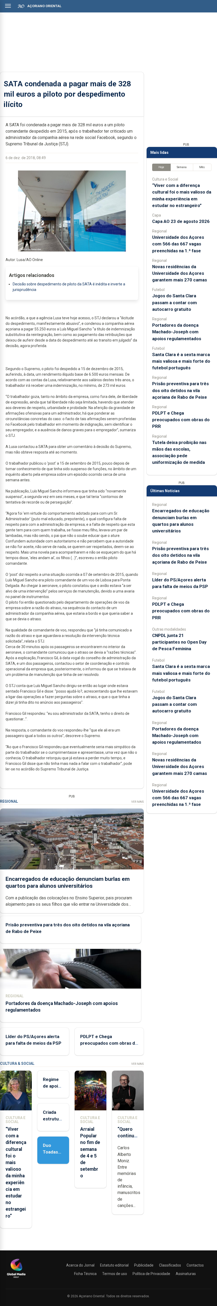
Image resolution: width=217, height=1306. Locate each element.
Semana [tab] (182, 167)
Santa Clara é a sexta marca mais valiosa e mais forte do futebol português (181, 361)
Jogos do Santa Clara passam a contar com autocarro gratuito (174, 302)
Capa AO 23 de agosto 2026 (181, 221)
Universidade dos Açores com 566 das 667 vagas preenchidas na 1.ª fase (178, 244)
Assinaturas (186, 1274)
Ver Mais (137, 802)
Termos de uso (114, 1274)
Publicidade (143, 1265)
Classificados (170, 1265)
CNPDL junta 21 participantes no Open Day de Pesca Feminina (179, 642)
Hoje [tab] (161, 167)
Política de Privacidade (151, 1274)
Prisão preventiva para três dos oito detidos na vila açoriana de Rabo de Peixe (180, 390)
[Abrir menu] (8, 6)
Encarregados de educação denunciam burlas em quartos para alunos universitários (68, 882)
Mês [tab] (202, 167)
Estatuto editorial (114, 1265)
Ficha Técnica (85, 1274)
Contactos (195, 1265)
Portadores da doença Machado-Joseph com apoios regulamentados (176, 331)
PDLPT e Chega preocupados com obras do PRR (109, 1043)
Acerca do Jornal (80, 1265)
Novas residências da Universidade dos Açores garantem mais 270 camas (179, 273)
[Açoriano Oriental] (16, 1278)
